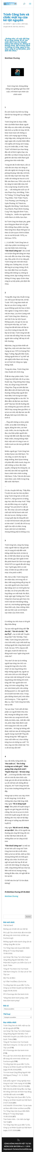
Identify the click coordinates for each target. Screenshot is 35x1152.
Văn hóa (15, 26)
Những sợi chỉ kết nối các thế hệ (15, 929)
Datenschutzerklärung (22, 1149)
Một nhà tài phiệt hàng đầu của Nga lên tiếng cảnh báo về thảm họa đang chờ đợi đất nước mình (17, 1092)
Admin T (8, 24)
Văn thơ (21, 26)
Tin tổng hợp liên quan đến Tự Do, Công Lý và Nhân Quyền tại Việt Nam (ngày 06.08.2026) (17, 988)
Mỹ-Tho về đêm (9, 978)
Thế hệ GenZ (8, 925)
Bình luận (25, 24)
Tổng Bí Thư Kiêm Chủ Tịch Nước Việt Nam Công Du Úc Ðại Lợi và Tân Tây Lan (17, 971)
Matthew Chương (11, 896)
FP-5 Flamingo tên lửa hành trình (15, 994)
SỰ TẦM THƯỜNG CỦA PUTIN (14, 981)
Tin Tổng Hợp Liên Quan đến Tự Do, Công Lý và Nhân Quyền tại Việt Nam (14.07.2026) (17, 1100)
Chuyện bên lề (7, 26)
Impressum (8, 1149)
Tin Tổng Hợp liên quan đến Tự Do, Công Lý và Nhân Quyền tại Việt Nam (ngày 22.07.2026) (17, 1127)
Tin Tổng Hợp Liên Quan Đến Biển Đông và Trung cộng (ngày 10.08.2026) (16, 951)
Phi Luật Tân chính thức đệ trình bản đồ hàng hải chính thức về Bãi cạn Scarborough (17, 935)
